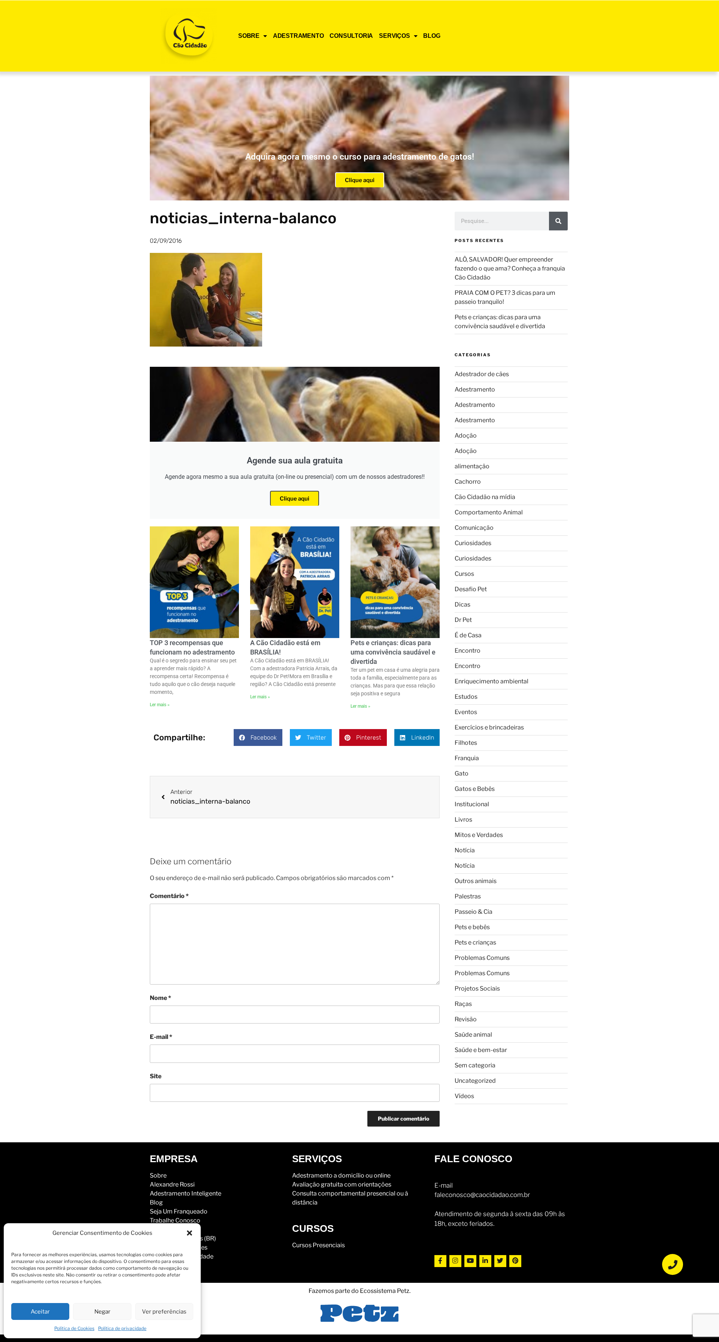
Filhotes (466, 742)
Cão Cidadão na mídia (485, 497)
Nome (160, 997)
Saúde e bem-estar (481, 1050)
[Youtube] (470, 1261)
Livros (463, 819)
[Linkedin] (485, 1261)
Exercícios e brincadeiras (489, 727)
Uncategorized (475, 1080)
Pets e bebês (472, 927)
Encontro (467, 650)
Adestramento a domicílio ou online (341, 1175)
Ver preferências (164, 1311)
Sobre (158, 1175)
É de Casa (468, 635)
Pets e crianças (475, 942)
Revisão (466, 1019)
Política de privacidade (122, 1328)
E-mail (161, 1036)
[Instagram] (455, 1261)
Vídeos (464, 1096)
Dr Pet (463, 619)
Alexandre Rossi (172, 1184)
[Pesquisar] (558, 221)
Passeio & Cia (473, 911)
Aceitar (40, 1311)
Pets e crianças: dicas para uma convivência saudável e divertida (393, 652)
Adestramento (475, 389)
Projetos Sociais (477, 988)
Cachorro (468, 481)
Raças (463, 1003)
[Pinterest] (515, 1261)
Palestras (468, 896)
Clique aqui (359, 180)
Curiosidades (473, 543)
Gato (461, 773)
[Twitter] (500, 1261)
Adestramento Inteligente (185, 1193)
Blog (156, 1202)
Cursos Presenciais (318, 1245)
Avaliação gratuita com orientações (341, 1184)
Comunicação (474, 527)
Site (155, 1076)
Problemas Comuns (482, 957)
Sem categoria (475, 1065)
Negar (102, 1311)
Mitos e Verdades (479, 834)
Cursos (464, 573)
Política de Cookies (74, 1328)
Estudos (466, 696)
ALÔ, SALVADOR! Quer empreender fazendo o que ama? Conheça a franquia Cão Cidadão (510, 268)
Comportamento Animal (489, 512)
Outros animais (476, 881)
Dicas (462, 604)
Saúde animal (473, 1034)
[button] (189, 1233)
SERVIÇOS (394, 36)
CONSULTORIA (351, 36)
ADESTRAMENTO (298, 36)
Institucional (472, 804)
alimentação (472, 466)
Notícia (465, 850)
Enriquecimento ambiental (491, 681)
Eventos (466, 712)
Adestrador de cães (482, 374)
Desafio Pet (471, 589)
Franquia (467, 758)
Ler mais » (160, 704)
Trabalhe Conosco (175, 1220)
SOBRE (249, 36)
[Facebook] (440, 1261)
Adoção (466, 435)
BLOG (431, 36)
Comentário (169, 896)
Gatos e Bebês (475, 788)
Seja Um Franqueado (178, 1211)
